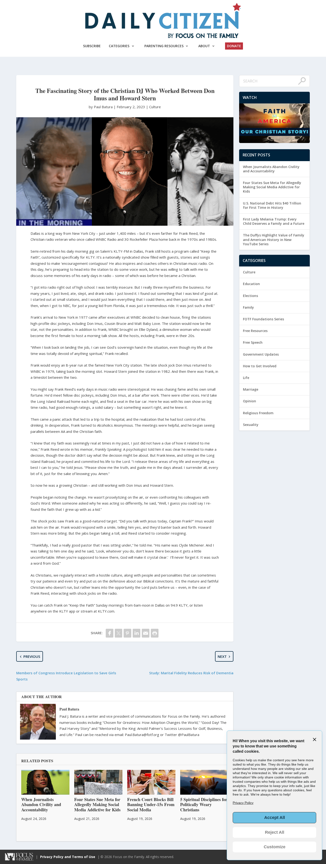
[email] (145, 633)
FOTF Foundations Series (263, 319)
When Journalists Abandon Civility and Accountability (271, 168)
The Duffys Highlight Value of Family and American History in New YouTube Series (273, 239)
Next (222, 656)
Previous (31, 656)
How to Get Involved (259, 366)
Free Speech (253, 342)
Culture (155, 106)
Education (251, 283)
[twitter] (118, 633)
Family (248, 307)
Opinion (249, 401)
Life (246, 377)
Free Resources (255, 330)
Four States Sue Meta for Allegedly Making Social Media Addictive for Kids (272, 187)
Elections (250, 295)
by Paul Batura (101, 106)
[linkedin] (136, 633)
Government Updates (261, 354)
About (204, 46)
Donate (234, 46)
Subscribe (92, 46)
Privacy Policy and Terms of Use (67, 856)
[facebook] (109, 633)
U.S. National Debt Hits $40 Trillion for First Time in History (272, 205)
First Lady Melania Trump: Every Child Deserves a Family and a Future (273, 221)
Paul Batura (69, 709)
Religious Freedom (258, 413)
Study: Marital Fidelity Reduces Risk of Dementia (191, 672)
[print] (154, 633)
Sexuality (250, 424)
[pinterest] (127, 633)
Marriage (250, 389)
